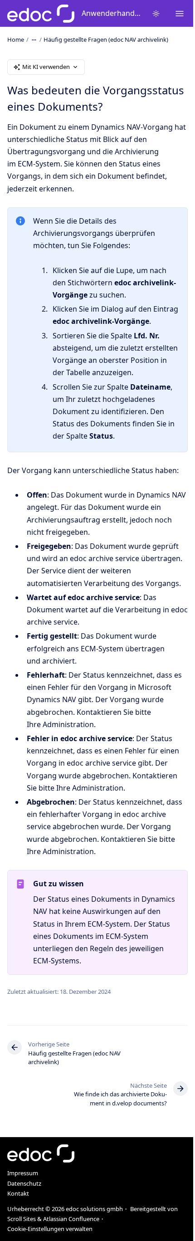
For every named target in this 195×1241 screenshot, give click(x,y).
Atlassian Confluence (71, 1219)
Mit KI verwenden (46, 67)
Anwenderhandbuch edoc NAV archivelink (111, 13)
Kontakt (18, 1193)
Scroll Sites (21, 1219)
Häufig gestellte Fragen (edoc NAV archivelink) (106, 39)
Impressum (22, 1173)
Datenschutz (24, 1183)
